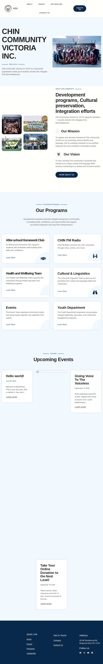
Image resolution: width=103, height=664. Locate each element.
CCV (15, 8)
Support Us (79, 8)
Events (29, 644)
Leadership (31, 653)
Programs (31, 649)
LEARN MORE (11, 397)
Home (29, 639)
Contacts (57, 640)
